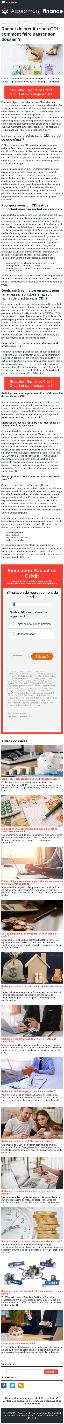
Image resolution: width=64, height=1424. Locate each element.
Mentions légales (25, 1415)
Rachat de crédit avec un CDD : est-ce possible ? (27, 1141)
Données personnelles (46, 1415)
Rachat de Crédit (49, 21)
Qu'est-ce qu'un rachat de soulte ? (19, 1343)
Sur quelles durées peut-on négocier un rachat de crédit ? (31, 1241)
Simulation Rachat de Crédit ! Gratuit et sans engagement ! (32, 92)
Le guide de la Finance (22, 21)
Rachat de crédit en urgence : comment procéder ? (28, 1091)
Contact (32, 1418)
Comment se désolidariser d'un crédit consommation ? (30, 779)
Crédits (37, 21)
